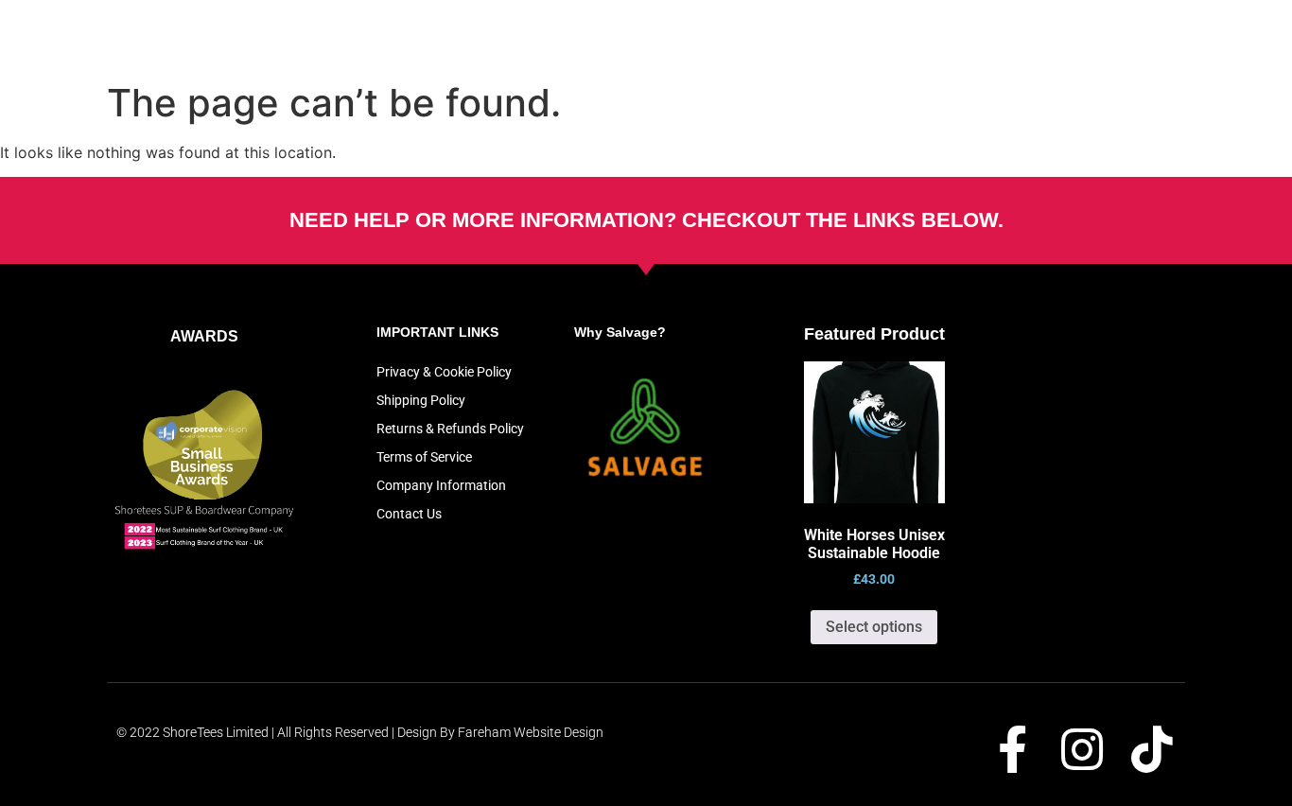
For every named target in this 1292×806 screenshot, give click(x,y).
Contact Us (409, 513)
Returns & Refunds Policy (450, 428)
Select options (874, 627)
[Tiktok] (1152, 749)
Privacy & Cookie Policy (444, 371)
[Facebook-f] (1012, 749)
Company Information (441, 485)
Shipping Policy (420, 400)
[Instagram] (1082, 749)
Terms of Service (424, 456)
